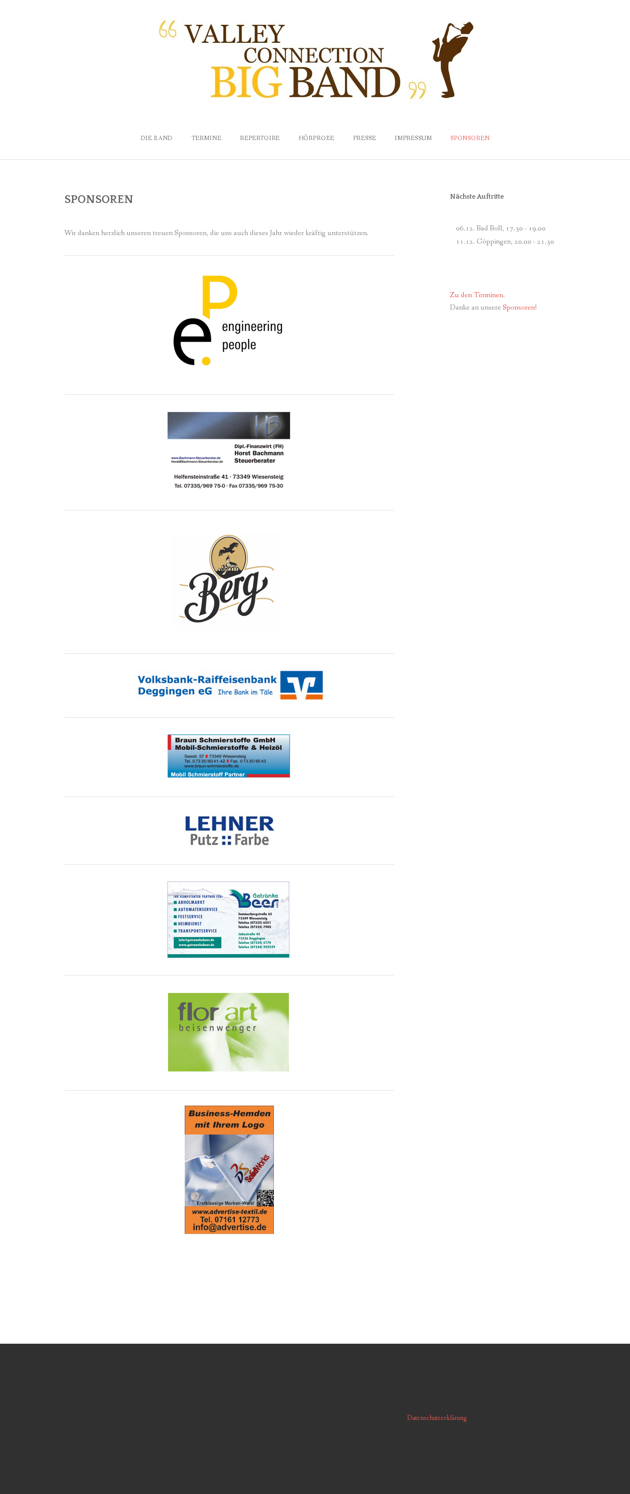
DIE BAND (157, 138)
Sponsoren (519, 308)
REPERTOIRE (260, 138)
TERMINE (207, 138)
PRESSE (364, 138)
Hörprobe (317, 138)
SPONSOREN (470, 138)
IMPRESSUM (413, 138)
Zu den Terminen (476, 295)
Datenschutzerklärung (437, 1417)
